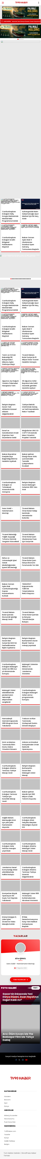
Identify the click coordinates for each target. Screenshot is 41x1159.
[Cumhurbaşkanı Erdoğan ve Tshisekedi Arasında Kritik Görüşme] (10, 475)
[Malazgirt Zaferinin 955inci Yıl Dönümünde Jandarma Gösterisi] (30, 656)
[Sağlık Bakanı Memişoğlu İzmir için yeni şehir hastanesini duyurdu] (10, 810)
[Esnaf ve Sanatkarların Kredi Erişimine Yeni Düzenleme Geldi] (10, 423)
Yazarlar (7, 1098)
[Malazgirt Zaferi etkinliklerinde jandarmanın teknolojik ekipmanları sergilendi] (10, 683)
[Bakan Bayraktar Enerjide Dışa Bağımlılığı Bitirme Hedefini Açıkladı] (10, 446)
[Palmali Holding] (20, 31)
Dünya (6, 1069)
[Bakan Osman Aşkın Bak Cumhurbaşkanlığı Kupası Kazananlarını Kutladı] (10, 576)
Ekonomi (7, 1063)
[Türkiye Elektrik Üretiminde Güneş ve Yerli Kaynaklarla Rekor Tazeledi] (30, 397)
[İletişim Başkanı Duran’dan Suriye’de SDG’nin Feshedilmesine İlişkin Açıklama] (10, 631)
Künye (6, 1101)
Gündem (7, 1060)
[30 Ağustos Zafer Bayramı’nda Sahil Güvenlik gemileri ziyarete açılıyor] (30, 373)
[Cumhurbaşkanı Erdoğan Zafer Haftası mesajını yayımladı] (10, 836)
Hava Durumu (9, 1082)
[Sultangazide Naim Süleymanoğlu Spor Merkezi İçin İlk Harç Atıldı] (30, 204)
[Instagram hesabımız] (23, 1023)
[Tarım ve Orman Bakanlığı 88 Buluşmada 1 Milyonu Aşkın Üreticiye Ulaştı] (10, 347)
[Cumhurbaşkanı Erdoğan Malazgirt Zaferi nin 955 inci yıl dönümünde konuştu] (10, 656)
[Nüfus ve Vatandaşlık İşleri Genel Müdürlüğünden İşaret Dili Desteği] (10, 550)
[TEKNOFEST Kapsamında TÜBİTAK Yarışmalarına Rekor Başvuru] (30, 576)
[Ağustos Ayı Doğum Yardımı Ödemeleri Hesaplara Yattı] (10, 373)
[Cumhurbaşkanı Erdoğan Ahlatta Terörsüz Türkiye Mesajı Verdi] (10, 758)
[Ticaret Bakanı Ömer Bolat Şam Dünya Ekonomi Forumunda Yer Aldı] (30, 550)
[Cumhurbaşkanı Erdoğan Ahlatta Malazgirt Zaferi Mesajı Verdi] (30, 836)
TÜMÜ (35, 988)
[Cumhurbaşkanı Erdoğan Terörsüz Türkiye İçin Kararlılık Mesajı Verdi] (10, 784)
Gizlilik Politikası (9, 1104)
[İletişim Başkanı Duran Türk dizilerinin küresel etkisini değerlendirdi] (10, 397)
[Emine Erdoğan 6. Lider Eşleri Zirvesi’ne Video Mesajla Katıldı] (10, 909)
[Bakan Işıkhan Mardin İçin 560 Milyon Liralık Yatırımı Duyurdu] (30, 784)
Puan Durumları (9, 1085)
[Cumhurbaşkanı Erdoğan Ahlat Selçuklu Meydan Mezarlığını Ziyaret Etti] (30, 810)
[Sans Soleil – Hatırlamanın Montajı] (10, 501)
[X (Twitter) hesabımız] (19, 1023)
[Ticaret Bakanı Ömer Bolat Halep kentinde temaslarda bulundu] (30, 501)
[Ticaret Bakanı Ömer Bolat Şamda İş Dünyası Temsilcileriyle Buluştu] (30, 605)
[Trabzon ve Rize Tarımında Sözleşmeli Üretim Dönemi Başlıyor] (30, 711)
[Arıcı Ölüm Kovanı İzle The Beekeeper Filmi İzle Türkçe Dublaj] (20, 1006)
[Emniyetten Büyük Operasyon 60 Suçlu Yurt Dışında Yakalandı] (10, 886)
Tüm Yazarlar (19, 980)
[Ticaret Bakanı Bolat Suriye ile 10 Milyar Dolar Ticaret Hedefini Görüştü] (30, 347)
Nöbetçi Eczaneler (10, 1079)
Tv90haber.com (10, 1094)
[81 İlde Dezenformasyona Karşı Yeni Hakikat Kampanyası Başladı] (30, 909)
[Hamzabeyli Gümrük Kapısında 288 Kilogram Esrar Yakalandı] (10, 711)
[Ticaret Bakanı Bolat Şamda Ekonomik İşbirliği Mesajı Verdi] (10, 605)
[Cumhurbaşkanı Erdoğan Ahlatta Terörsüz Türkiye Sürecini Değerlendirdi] (30, 860)
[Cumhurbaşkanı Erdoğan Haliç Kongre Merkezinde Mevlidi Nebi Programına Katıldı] (10, 204)
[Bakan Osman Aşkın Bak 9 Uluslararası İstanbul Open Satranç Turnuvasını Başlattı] (30, 230)
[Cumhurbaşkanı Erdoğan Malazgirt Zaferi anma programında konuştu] (30, 683)
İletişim (6, 1107)
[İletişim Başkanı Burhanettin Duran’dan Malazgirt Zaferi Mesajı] (30, 758)
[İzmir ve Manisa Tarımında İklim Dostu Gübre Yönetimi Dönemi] (10, 734)
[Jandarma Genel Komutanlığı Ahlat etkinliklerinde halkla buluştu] (10, 860)
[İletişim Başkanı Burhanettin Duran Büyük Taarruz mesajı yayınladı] (30, 631)
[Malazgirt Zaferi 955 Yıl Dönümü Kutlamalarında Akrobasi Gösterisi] (30, 886)
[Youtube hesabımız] (26, 1023)
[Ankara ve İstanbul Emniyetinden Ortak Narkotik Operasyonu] (30, 734)
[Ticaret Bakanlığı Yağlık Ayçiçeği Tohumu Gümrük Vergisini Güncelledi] (10, 527)
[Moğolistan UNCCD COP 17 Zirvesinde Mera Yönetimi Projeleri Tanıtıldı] (30, 423)
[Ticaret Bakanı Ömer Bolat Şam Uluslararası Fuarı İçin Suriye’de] (30, 527)
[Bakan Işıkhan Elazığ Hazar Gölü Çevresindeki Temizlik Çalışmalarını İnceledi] (30, 446)
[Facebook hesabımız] (16, 1023)
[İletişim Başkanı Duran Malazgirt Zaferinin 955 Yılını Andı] (30, 475)
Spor (5, 1066)
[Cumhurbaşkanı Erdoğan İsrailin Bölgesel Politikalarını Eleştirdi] (10, 230)
